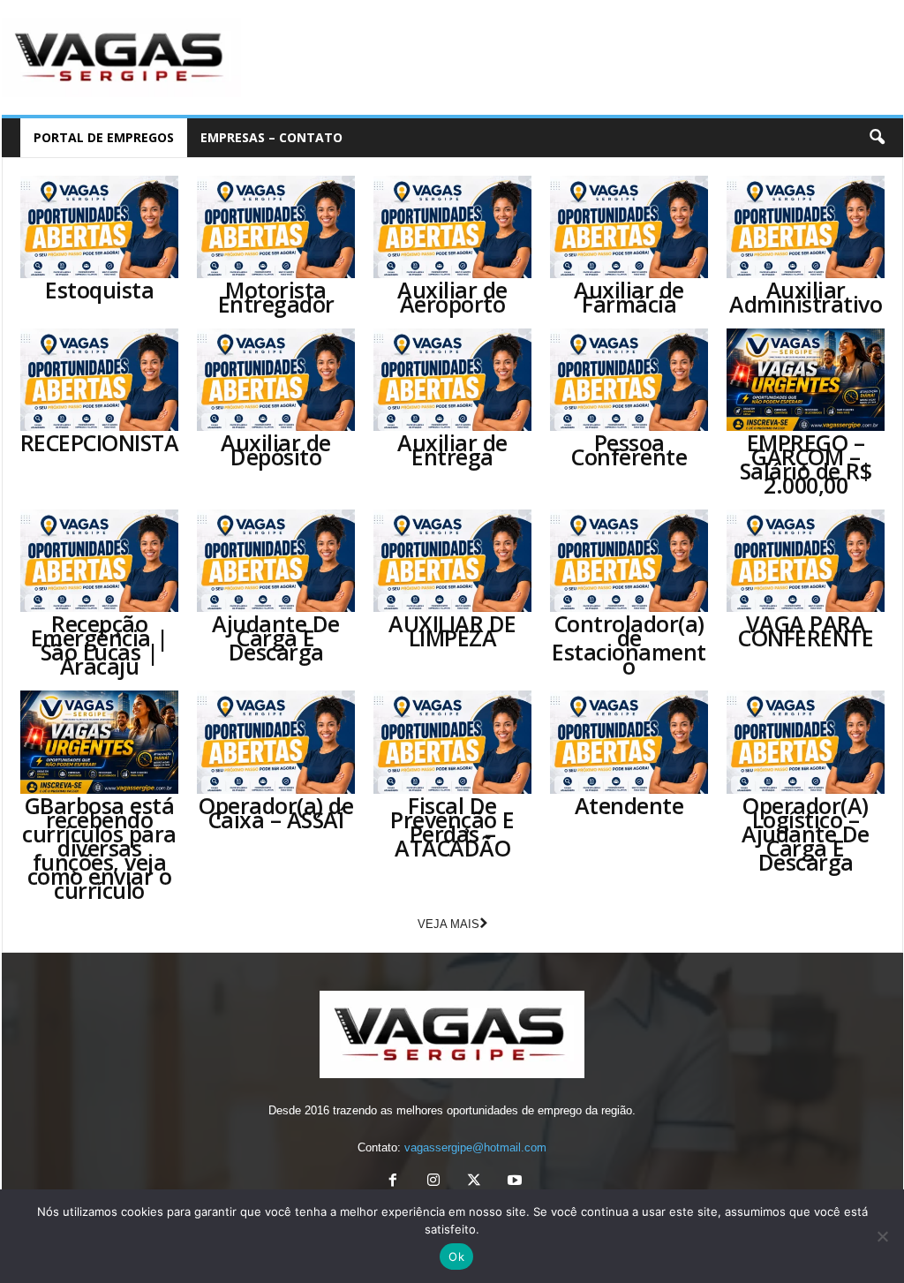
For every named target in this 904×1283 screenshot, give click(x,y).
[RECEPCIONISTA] (99, 379)
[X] (474, 1182)
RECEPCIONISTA (99, 442)
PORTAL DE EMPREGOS (104, 137)
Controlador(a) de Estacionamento (629, 644)
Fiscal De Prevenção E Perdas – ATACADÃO (452, 826)
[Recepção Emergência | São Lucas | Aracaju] (99, 560)
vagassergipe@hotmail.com (475, 1147)
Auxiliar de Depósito (276, 449)
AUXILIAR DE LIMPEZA (452, 630)
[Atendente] (629, 742)
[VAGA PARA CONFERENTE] (806, 560)
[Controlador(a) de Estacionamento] (629, 560)
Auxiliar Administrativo (805, 297)
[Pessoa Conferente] (629, 379)
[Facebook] (393, 1182)
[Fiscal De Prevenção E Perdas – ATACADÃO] (452, 742)
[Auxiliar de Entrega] (452, 379)
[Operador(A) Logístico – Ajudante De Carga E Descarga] (806, 742)
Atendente (629, 805)
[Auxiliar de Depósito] (276, 379)
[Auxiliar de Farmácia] (629, 227)
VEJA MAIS (448, 924)
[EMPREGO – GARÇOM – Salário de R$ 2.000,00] (806, 379)
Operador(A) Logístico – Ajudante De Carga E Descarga (806, 833)
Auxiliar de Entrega (452, 449)
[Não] (882, 1236)
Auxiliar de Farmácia (629, 297)
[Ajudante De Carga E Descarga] (276, 560)
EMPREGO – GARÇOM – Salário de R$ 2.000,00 (806, 463)
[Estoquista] (99, 227)
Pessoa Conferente (629, 449)
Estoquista (99, 290)
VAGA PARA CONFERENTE (805, 630)
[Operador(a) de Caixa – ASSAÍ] (276, 742)
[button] (876, 137)
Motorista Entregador (276, 297)
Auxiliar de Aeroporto (452, 297)
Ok (456, 1256)
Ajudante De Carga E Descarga (276, 637)
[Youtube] (512, 1182)
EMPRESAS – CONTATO (271, 137)
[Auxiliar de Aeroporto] (452, 227)
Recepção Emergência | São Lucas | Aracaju (100, 644)
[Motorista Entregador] (276, 227)
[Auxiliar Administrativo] (806, 227)
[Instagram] (433, 1182)
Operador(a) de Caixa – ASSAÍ (276, 812)
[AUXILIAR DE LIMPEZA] (452, 560)
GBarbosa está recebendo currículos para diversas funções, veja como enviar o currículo (99, 847)
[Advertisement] (581, 57)
